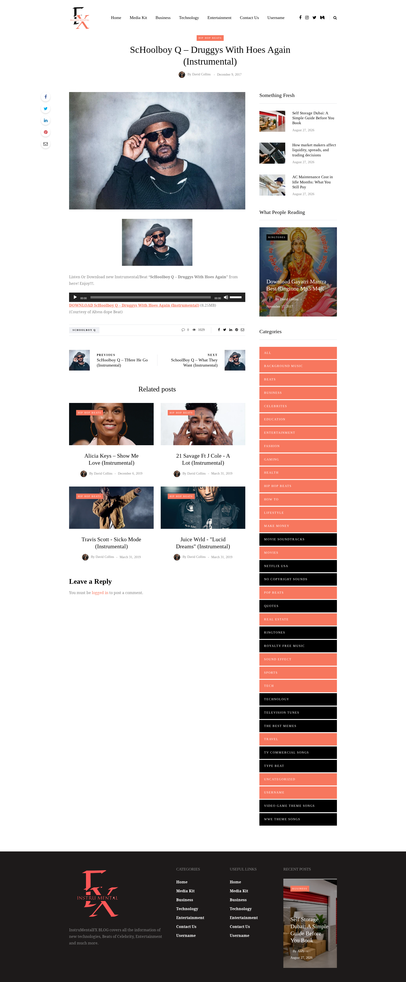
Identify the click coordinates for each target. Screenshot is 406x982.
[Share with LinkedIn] (45, 120)
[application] (157, 297)
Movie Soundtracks (284, 539)
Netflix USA (276, 566)
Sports (271, 672)
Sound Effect (278, 659)
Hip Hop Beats (210, 38)
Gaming (271, 459)
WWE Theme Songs (282, 819)
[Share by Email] (45, 143)
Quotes (271, 606)
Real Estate (276, 619)
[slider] (236, 297)
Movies (271, 552)
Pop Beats (274, 592)
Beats (270, 379)
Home (116, 17)
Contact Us (249, 17)
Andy (300, 951)
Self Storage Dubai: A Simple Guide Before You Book (313, 118)
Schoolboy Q (84, 330)
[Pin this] (45, 132)
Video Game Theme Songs (289, 806)
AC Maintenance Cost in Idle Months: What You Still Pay (312, 182)
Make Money (276, 526)
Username (276, 17)
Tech (269, 686)
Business (163, 17)
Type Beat (274, 766)
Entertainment (219, 17)
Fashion (272, 446)
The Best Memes (280, 726)
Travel (271, 739)
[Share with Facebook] (45, 96)
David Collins (201, 74)
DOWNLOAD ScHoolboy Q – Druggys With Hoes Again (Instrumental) (134, 305)
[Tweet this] (45, 108)
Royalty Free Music (284, 646)
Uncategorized (279, 779)
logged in (100, 592)
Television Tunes (281, 712)
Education (274, 419)
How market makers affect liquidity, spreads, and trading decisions (314, 150)
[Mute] (226, 297)
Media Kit (138, 17)
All (267, 353)
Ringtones (277, 237)
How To (271, 499)
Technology (189, 17)
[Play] (75, 297)
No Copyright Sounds (286, 579)
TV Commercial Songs (286, 752)
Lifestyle (274, 512)
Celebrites (275, 406)
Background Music (283, 366)
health (271, 472)
